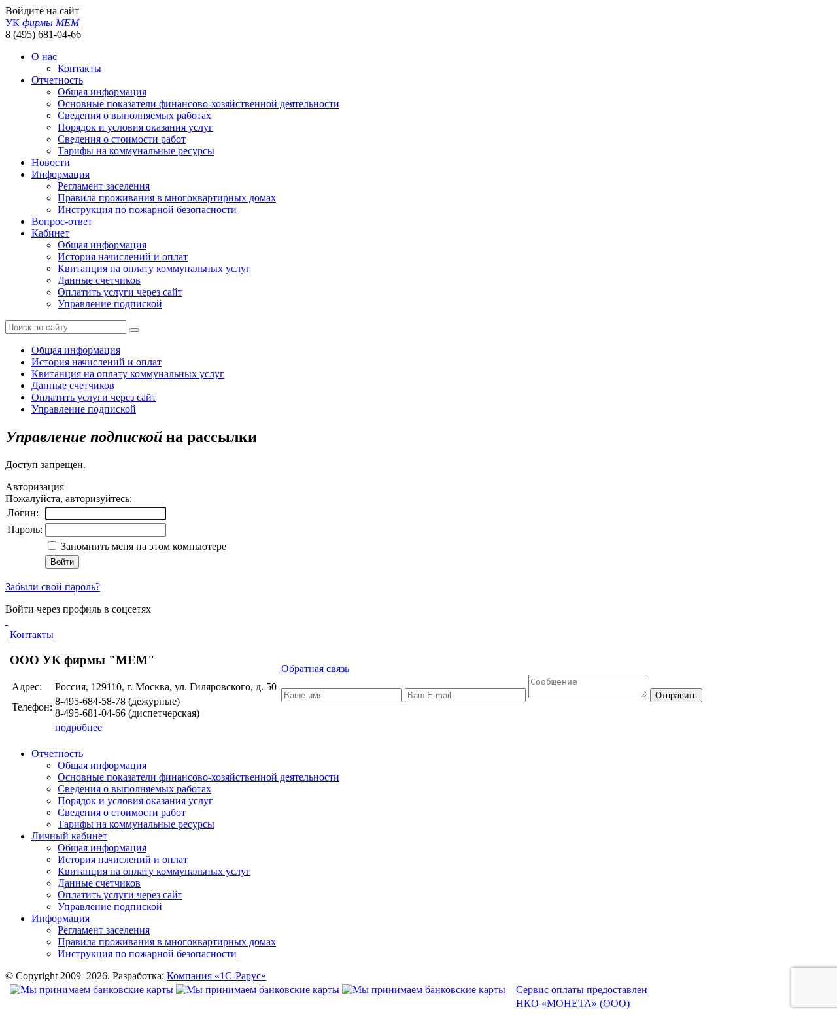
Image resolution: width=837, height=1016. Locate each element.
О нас (44, 56)
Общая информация (102, 91)
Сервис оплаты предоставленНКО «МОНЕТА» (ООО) (581, 996)
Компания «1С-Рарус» (216, 975)
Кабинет (50, 233)
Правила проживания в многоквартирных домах (167, 197)
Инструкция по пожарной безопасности (147, 209)
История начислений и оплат (123, 256)
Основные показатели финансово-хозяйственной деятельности (198, 103)
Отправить (676, 695)
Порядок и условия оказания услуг (135, 127)
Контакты (79, 68)
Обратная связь (315, 668)
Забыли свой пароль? (52, 586)
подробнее (78, 727)
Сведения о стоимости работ (122, 138)
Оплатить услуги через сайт (120, 291)
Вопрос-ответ (61, 221)
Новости (50, 162)
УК (42, 22)
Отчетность (57, 80)
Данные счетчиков (99, 280)
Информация (60, 174)
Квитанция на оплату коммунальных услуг (154, 268)
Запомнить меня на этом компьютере (142, 546)
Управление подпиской (110, 303)
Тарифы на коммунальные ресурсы (136, 150)
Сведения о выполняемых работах (134, 115)
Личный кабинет (69, 835)
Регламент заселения (104, 186)
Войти (62, 562)
